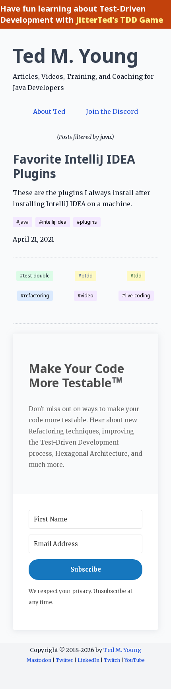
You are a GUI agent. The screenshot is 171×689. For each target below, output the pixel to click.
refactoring (36, 295)
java (24, 222)
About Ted (49, 111)
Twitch (112, 660)
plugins (88, 222)
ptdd (87, 275)
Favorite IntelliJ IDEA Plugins (74, 166)
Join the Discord (112, 111)
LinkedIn (88, 660)
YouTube (134, 660)
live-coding (137, 295)
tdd (138, 275)
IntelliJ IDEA (54, 222)
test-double (36, 275)
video (87, 295)
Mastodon (39, 660)
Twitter (64, 660)
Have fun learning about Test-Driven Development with (81, 14)
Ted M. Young (76, 55)
